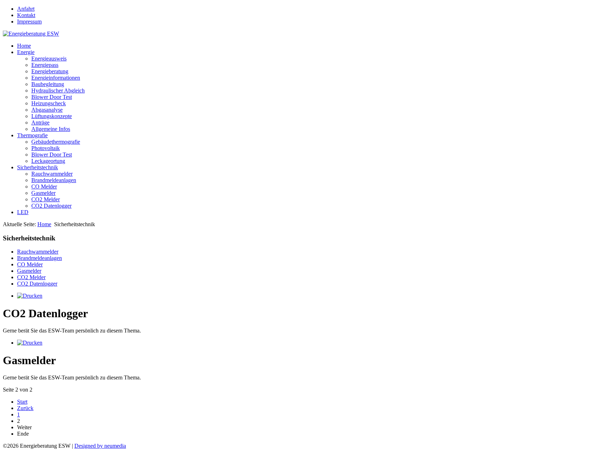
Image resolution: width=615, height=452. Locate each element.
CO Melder (44, 187)
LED (22, 212)
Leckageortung (48, 161)
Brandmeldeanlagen (53, 180)
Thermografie (32, 135)
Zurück (25, 408)
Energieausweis (49, 58)
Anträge (40, 122)
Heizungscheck (48, 103)
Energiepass (44, 65)
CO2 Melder (45, 199)
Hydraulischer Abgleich (58, 90)
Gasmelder (43, 193)
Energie (26, 52)
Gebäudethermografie (55, 142)
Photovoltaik (45, 148)
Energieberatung (49, 71)
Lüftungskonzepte (51, 116)
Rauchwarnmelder (52, 174)
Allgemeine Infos (50, 129)
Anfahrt (26, 9)
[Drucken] (29, 296)
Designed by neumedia (100, 446)
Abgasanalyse (47, 110)
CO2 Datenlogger (51, 206)
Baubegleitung (47, 84)
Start (22, 402)
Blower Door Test (51, 97)
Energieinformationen (55, 78)
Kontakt (26, 15)
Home (24, 46)
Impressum (29, 21)
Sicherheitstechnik (37, 167)
